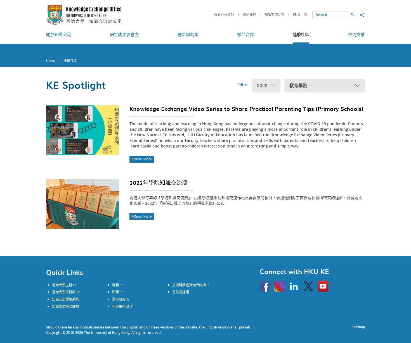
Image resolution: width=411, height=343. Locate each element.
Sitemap (358, 327)
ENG (296, 14)
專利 (115, 285)
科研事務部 (120, 306)
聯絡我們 (249, 14)
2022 (262, 86)
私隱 (115, 292)
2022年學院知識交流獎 (158, 182)
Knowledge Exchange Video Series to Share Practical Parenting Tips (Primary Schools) (246, 108)
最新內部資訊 (224, 14)
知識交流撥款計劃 (65, 306)
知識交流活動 (274, 14)
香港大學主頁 (62, 285)
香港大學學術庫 (63, 292)
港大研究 (119, 299)
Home (51, 60)
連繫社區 (70, 60)
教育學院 (298, 86)
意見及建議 (180, 292)
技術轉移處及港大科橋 (189, 285)
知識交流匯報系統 (65, 299)
